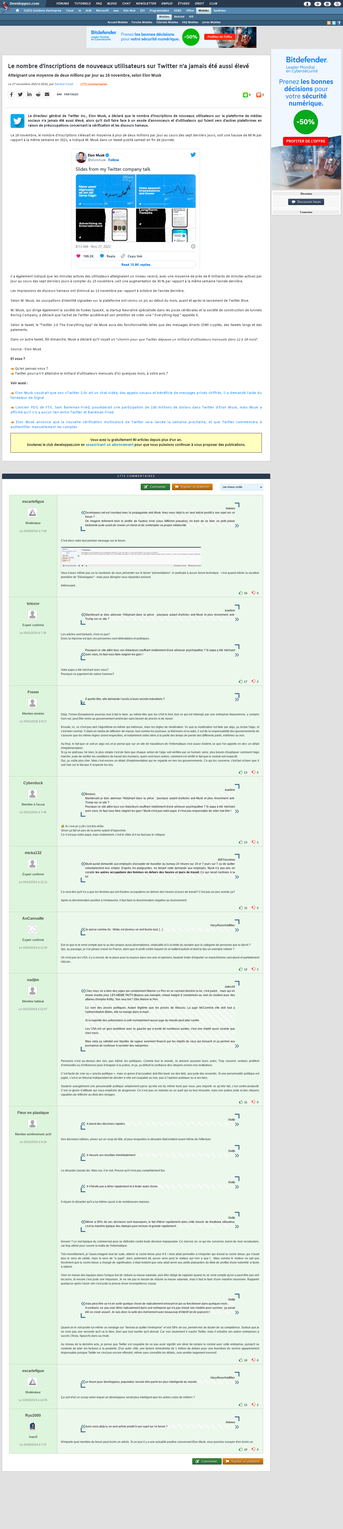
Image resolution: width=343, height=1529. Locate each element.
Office (190, 10)
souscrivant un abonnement (110, 445)
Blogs (112, 4)
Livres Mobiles (211, 22)
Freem (33, 692)
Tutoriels (82, 4)
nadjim (33, 980)
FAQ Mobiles (190, 22)
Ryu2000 (33, 1415)
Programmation (159, 10)
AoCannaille (33, 918)
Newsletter (145, 4)
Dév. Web (129, 10)
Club (213, 4)
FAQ (98, 4)
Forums (62, 4)
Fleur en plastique (33, 1113)
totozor (33, 604)
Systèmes (220, 10)
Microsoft (102, 10)
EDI (142, 10)
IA (79, 10)
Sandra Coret (63, 84)
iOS (191, 16)
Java (116, 10)
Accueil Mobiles (118, 22)
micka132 (33, 853)
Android (179, 16)
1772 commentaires (93, 84)
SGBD (178, 10)
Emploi (167, 4)
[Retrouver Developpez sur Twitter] (334, 23)
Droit (199, 4)
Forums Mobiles (142, 22)
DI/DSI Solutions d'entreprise (42, 10)
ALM (88, 10)
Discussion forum (308, 202)
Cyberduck (33, 783)
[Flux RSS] (329, 23)
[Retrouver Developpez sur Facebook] (339, 23)
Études (183, 4)
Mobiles (204, 10)
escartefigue (33, 502)
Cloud (70, 10)
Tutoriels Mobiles (167, 22)
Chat (126, 4)
